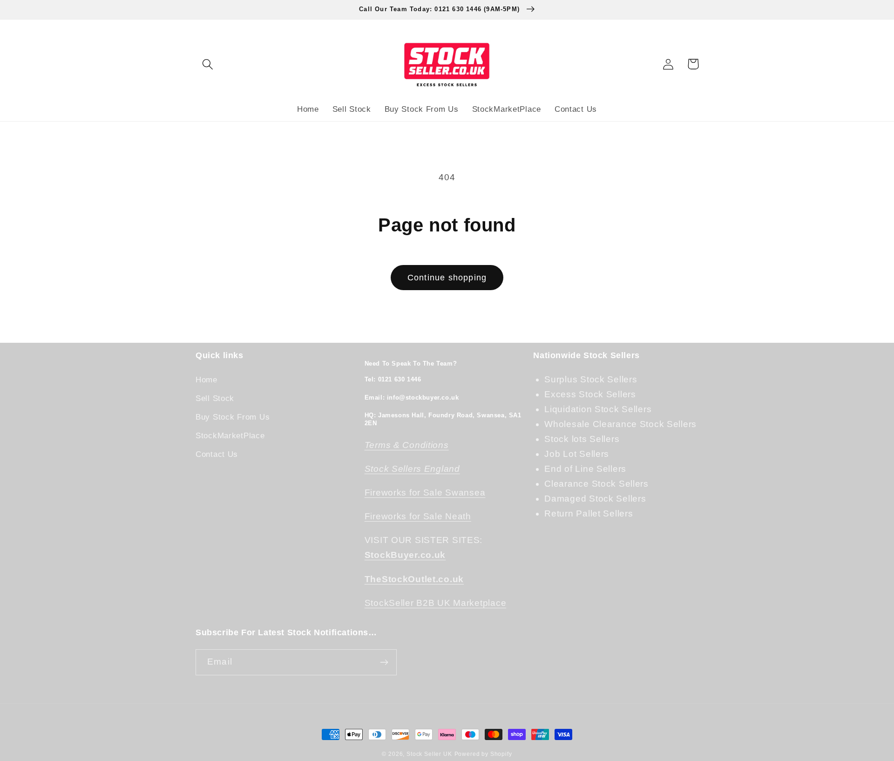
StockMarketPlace (230, 435)
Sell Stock (215, 398)
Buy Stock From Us (233, 417)
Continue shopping (447, 277)
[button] (208, 64)
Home (206, 379)
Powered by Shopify (483, 754)
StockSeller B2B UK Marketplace (436, 603)
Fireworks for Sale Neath (418, 516)
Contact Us (217, 454)
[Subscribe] (384, 662)
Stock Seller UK (429, 754)
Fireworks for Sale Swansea (425, 492)
